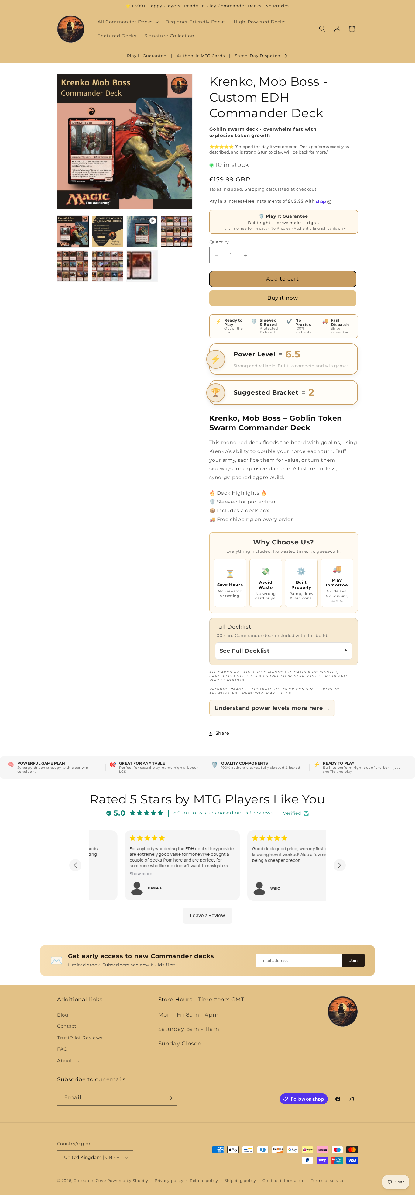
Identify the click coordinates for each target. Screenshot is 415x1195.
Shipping (255, 189)
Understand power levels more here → (272, 708)
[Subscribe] (170, 1098)
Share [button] (222, 733)
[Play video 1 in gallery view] (142, 231)
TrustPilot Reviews (79, 1037)
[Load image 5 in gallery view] (107, 266)
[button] (127, 22)
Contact (67, 1026)
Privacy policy (169, 1180)
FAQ (62, 1049)
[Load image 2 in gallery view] (107, 231)
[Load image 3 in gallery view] (176, 231)
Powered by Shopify (127, 1180)
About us (68, 1060)
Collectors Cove (90, 1180)
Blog (62, 1014)
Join (353, 960)
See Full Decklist (245, 651)
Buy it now (282, 298)
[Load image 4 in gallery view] (72, 266)
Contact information (283, 1180)
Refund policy (204, 1180)
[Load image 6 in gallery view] (142, 266)
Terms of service (327, 1180)
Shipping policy (240, 1180)
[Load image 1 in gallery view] (72, 231)
